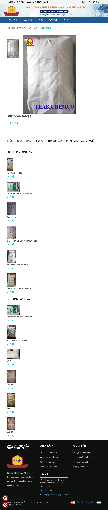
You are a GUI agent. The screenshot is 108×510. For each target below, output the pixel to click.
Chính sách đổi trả (47, 462)
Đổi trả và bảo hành (80, 462)
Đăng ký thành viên (80, 467)
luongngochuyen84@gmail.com (55, 495)
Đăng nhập (86, 2)
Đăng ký (96, 2)
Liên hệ (45, 2)
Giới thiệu (37, 2)
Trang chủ (11, 2)
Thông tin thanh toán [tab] (49, 141)
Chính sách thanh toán (49, 452)
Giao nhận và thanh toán (82, 457)
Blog (29, 2)
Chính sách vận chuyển (49, 457)
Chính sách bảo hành (48, 467)
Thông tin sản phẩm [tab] (19, 140)
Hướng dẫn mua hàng (81, 452)
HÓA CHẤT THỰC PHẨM (27, 28)
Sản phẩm (21, 2)
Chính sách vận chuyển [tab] (80, 141)
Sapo (19, 505)
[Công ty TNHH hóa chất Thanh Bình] (21, 461)
